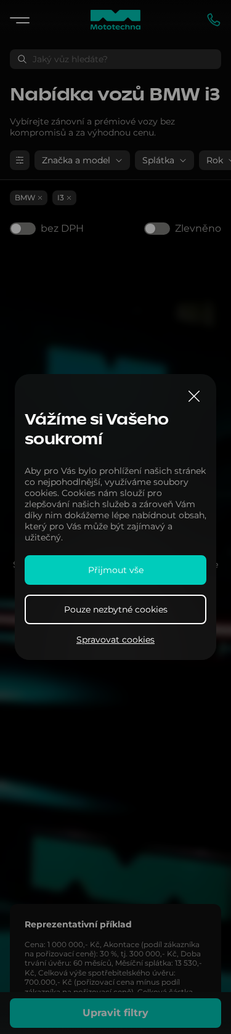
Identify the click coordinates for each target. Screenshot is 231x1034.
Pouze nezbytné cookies (116, 609)
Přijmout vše (116, 570)
